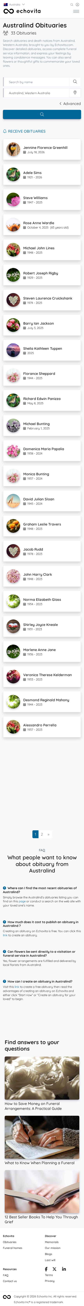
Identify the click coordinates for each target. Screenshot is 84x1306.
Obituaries (9, 1242)
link (5, 935)
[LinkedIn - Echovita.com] (64, 1269)
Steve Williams (35, 198)
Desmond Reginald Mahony (46, 700)
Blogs (48, 1254)
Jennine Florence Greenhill (45, 147)
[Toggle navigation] (76, 11)
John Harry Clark (37, 574)
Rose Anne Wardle (38, 223)
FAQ (5, 1275)
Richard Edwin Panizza (42, 398)
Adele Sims (32, 172)
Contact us (10, 1281)
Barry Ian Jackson (38, 323)
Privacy (50, 1281)
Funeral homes (12, 1248)
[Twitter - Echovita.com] (54, 1269)
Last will (50, 1260)
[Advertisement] (42, 785)
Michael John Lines (39, 248)
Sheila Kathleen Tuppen (42, 348)
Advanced (72, 103)
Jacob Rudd (33, 549)
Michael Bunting (36, 424)
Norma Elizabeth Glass (42, 599)
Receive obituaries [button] (27, 131)
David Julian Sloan (38, 499)
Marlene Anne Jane (39, 650)
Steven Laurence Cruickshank (47, 298)
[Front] (22, 11)
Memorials (52, 1242)
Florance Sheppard (39, 373)
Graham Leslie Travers (42, 524)
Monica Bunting (36, 474)
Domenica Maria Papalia (43, 449)
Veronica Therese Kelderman (47, 675)
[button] (14, 4)
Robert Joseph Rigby (40, 273)
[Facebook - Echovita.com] (46, 1269)
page (22, 901)
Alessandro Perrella (39, 725)
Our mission (52, 1248)
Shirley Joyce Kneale (40, 624)
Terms (49, 1275)
